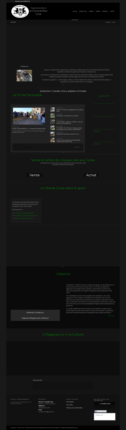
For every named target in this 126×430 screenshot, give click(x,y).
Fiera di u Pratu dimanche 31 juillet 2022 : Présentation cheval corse (68, 140)
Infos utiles (69, 405)
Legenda (21, 364)
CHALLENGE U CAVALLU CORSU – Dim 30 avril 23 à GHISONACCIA (69, 122)
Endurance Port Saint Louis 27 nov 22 (67, 134)
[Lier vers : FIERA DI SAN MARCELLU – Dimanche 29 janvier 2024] (29, 116)
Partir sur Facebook (101, 411)
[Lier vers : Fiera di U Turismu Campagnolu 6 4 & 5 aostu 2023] (52, 110)
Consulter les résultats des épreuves (26, 215)
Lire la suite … (111, 315)
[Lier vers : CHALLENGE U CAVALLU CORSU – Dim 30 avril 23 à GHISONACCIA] (52, 122)
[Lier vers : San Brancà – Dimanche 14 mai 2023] (52, 116)
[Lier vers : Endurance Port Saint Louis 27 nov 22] (52, 134)
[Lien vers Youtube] (13, 1)
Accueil (13, 22)
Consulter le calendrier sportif (24, 213)
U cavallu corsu (105, 403)
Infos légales (70, 402)
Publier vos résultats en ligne (23, 218)
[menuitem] (75, 11)
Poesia (49, 364)
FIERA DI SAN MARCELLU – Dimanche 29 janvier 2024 (28, 128)
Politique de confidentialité (74, 408)
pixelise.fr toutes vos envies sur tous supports (49, 427)
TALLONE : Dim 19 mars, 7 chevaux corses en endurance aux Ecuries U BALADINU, (69, 128)
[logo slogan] (29, 11)
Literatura (104, 364)
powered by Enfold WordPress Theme (69, 427)
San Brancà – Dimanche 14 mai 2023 (67, 116)
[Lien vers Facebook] (11, 1)
